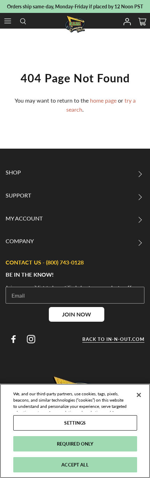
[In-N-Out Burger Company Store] (75, 24)
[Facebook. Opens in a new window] (13, 339)
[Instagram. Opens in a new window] (31, 339)
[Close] (139, 395)
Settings (74, 422)
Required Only (75, 443)
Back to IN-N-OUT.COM (113, 339)
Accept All (74, 464)
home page (103, 100)
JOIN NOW (76, 314)
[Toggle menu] (7, 21)
